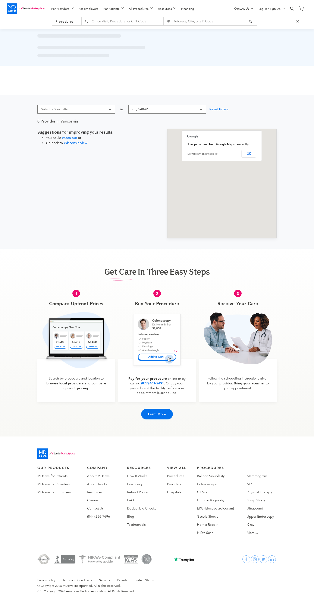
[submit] (251, 21)
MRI (249, 484)
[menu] (135, 8)
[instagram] (255, 559)
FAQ (130, 500)
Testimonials (136, 525)
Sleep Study (256, 500)
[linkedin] (272, 559)
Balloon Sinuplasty (211, 476)
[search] (292, 9)
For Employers (88, 9)
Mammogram (257, 476)
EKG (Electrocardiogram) (215, 508)
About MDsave (98, 476)
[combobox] (123, 21)
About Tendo (97, 484)
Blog (130, 516)
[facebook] (246, 559)
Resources (95, 492)
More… (252, 533)
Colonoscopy (207, 484)
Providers (174, 484)
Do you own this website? (203, 153)
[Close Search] (298, 21)
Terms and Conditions (77, 580)
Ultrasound (255, 508)
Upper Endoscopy (260, 516)
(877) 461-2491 (152, 383)
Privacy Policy (46, 580)
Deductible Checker (142, 508)
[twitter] (263, 559)
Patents (122, 580)
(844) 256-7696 (98, 516)
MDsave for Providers (53, 484)
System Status (144, 580)
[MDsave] (25, 8)
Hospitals (174, 492)
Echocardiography (210, 500)
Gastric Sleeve (208, 516)
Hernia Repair (207, 525)
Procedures (175, 476)
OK (249, 153)
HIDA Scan (205, 533)
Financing (187, 9)
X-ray (250, 525)
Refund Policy (137, 492)
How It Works (137, 476)
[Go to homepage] (56, 453)
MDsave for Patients (52, 476)
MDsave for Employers (54, 492)
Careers (93, 500)
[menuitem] (62, 9)
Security (104, 580)
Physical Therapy (259, 492)
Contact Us (95, 508)
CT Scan (203, 492)
